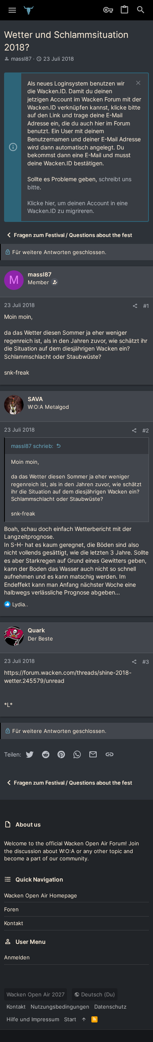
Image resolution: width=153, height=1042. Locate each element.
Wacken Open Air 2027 (35, 994)
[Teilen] (134, 306)
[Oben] (84, 1019)
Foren (11, 909)
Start (70, 1019)
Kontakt (13, 923)
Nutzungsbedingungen (60, 1006)
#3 (145, 661)
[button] (12, 10)
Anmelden (17, 957)
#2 (145, 430)
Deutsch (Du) (97, 994)
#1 (146, 306)
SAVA (35, 398)
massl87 (21, 58)
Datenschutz (110, 1006)
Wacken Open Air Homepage (40, 895)
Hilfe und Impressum (33, 1019)
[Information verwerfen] (137, 83)
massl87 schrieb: (32, 446)
